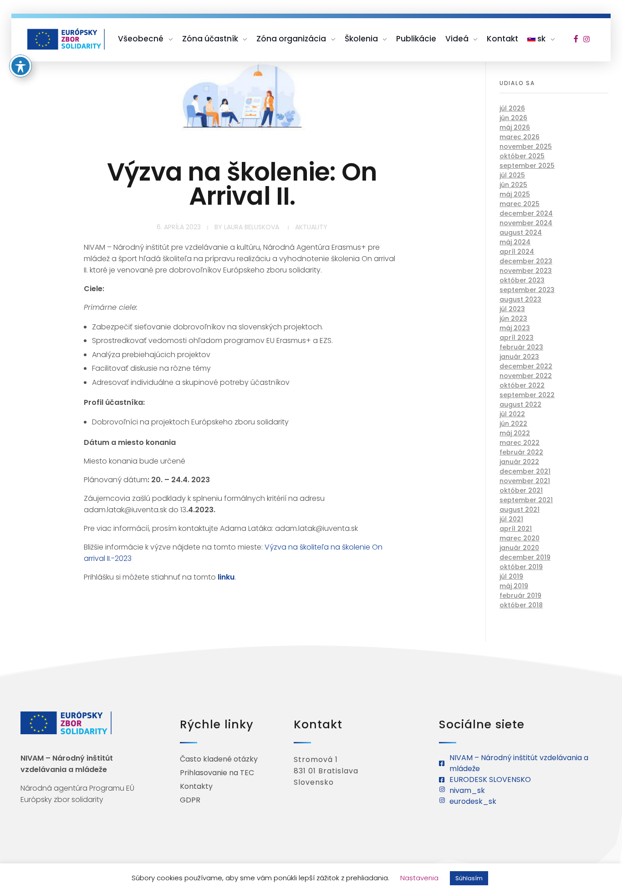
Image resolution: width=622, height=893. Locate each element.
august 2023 (520, 299)
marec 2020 (520, 538)
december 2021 (525, 471)
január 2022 (519, 461)
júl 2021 (511, 519)
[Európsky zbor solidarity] (66, 39)
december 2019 (525, 557)
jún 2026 (513, 117)
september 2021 (526, 500)
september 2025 (527, 165)
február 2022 (521, 452)
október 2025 (522, 156)
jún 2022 (513, 423)
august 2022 (520, 404)
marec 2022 (520, 442)
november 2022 (526, 375)
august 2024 (521, 232)
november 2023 (526, 270)
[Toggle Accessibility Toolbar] (20, 66)
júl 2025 (512, 175)
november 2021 (525, 480)
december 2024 (526, 213)
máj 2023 (515, 328)
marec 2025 (520, 203)
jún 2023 (513, 318)
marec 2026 (520, 136)
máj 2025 (515, 194)
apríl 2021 (516, 528)
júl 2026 (512, 108)
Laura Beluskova (251, 227)
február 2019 (520, 595)
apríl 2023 (517, 337)
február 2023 (521, 347)
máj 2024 (515, 242)
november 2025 (526, 146)
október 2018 (521, 605)
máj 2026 (515, 127)
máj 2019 (514, 585)
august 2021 (520, 509)
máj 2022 (515, 433)
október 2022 (522, 385)
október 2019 (521, 566)
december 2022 (526, 366)
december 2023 (526, 261)
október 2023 (522, 280)
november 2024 (526, 222)
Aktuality (311, 227)
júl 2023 (512, 308)
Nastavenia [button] (419, 878)
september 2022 (527, 394)
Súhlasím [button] (469, 878)
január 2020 (519, 547)
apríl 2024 (517, 251)
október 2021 (521, 490)
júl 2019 (511, 576)
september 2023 (527, 289)
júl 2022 (512, 414)
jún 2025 (513, 184)
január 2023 (519, 356)
